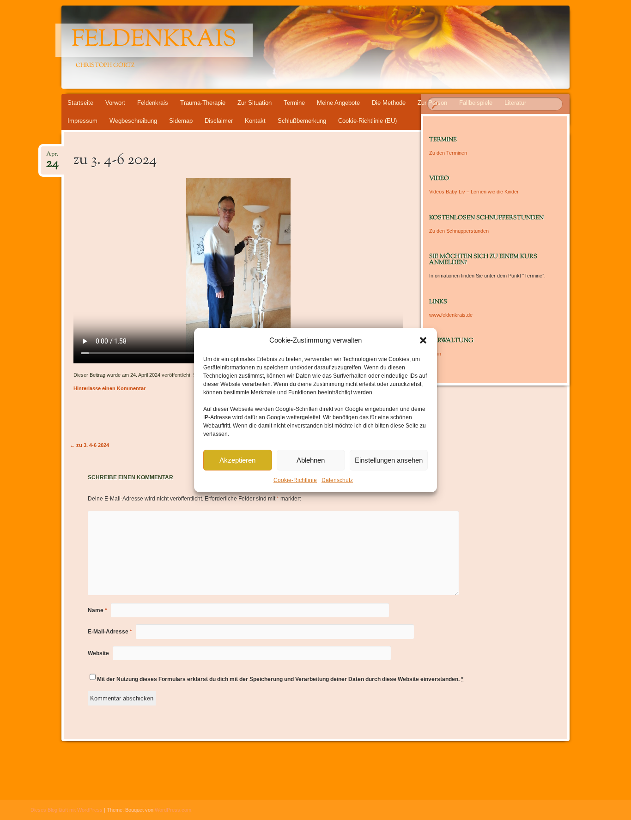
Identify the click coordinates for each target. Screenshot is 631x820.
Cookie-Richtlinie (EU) (367, 120)
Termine (294, 102)
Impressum (82, 120)
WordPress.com (173, 810)
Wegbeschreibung (133, 120)
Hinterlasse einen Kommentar (109, 388)
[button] (423, 340)
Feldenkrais (154, 40)
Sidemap (181, 120)
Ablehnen (311, 460)
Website (98, 653)
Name (97, 610)
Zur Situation (254, 102)
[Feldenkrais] (313, 47)
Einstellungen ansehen (389, 460)
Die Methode (389, 102)
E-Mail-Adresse (110, 631)
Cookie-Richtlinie (295, 480)
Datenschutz (337, 480)
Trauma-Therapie (202, 102)
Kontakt (255, 120)
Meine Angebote (338, 102)
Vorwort (115, 102)
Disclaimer (219, 120)
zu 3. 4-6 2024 (89, 445)
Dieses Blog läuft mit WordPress (66, 810)
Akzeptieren (237, 460)
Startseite (80, 102)
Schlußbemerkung (302, 120)
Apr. (52, 156)
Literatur (515, 102)
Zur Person (432, 102)
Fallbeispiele (475, 102)
